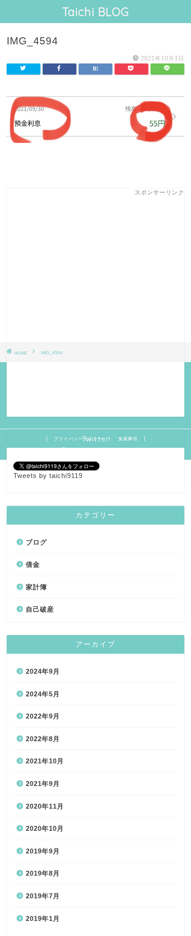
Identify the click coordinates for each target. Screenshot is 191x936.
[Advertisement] (95, 313)
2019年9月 (43, 851)
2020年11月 (45, 806)
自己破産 (40, 609)
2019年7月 (43, 896)
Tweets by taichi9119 (48, 475)
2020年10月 (45, 828)
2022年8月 (43, 738)
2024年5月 (43, 694)
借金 (33, 564)
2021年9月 (43, 783)
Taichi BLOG (95, 11)
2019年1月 (43, 918)
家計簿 (36, 587)
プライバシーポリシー (78, 438)
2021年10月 (45, 761)
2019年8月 (43, 873)
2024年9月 (43, 671)
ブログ (36, 542)
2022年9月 (43, 716)
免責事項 (128, 438)
